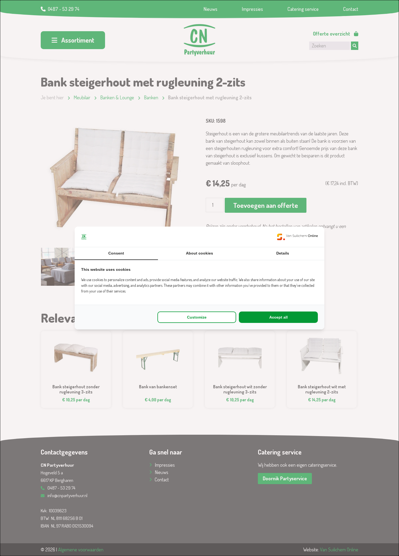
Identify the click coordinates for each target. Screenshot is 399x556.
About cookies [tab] (199, 253)
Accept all (278, 317)
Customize (197, 317)
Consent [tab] (116, 253)
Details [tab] (282, 253)
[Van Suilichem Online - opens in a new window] (297, 236)
